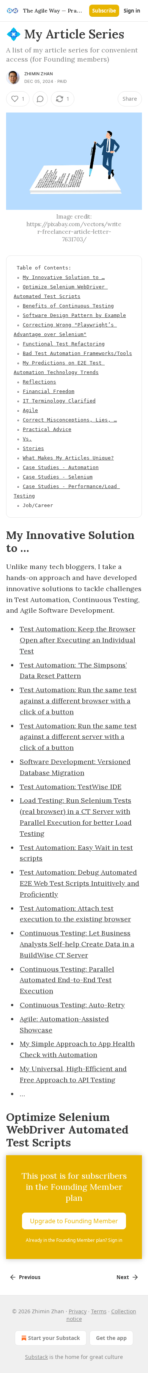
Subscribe (104, 10)
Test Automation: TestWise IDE (70, 786)
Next (123, 1277)
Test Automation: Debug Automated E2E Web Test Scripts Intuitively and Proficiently (79, 883)
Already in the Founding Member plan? (74, 1240)
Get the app (111, 1337)
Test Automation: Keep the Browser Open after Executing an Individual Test (77, 640)
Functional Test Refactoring (64, 344)
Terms (99, 1311)
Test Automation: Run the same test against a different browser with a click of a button (78, 700)
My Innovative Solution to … (64, 277)
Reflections (39, 382)
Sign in (132, 10)
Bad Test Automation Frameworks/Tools (77, 353)
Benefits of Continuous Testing (68, 306)
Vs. (27, 439)
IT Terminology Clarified (59, 401)
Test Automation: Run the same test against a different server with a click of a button (78, 736)
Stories (33, 448)
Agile (30, 410)
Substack (36, 1356)
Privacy (78, 1311)
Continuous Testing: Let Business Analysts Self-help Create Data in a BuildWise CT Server (77, 944)
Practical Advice (47, 429)
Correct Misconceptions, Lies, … (70, 420)
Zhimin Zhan (38, 73)
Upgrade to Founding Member (74, 1221)
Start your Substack (54, 1337)
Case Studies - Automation (61, 467)
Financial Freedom (48, 391)
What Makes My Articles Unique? (68, 458)
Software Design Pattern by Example (74, 315)
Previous (29, 1277)
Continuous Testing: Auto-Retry (72, 1004)
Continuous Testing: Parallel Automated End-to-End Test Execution (67, 980)
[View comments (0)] (40, 98)
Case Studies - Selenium (58, 477)
